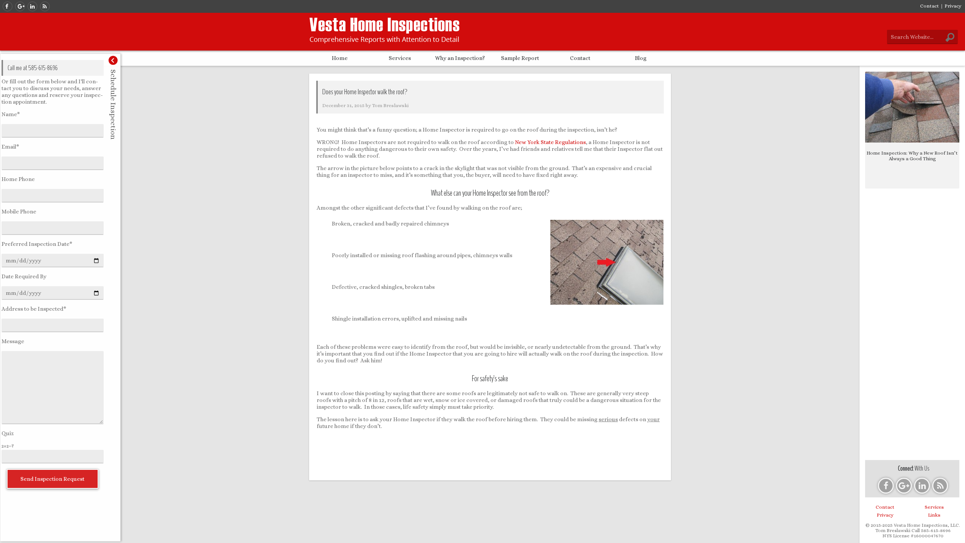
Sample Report (520, 58)
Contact (929, 6)
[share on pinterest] (519, 534)
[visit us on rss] (45, 6)
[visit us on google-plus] (20, 6)
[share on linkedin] (504, 534)
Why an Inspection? (460, 58)
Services (400, 58)
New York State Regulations (550, 142)
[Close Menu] (113, 60)
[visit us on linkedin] (32, 6)
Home (340, 58)
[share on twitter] (490, 534)
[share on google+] (475, 534)
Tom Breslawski (390, 105)
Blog (640, 58)
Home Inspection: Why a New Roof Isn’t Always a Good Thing (912, 155)
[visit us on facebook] (8, 6)
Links (934, 515)
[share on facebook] (460, 534)
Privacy (953, 6)
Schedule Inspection (113, 104)
